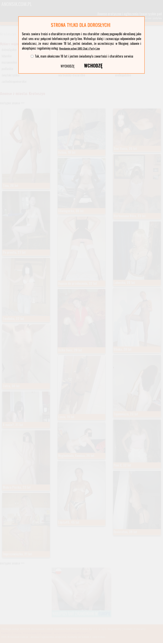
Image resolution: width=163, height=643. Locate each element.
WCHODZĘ (93, 65)
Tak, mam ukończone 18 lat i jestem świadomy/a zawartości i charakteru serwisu (84, 56)
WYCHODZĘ (68, 66)
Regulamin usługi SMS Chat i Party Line (79, 48)
